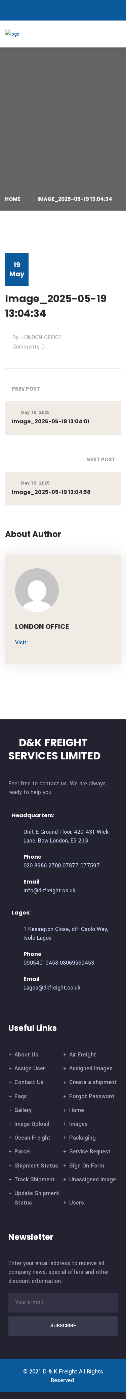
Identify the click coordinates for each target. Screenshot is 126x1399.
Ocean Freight (32, 1138)
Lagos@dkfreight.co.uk (52, 988)
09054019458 (41, 963)
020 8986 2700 (42, 865)
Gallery (23, 1110)
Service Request (90, 1151)
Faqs (20, 1096)
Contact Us (29, 1082)
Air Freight (82, 1055)
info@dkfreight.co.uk (49, 890)
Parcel (22, 1151)
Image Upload (31, 1124)
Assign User (29, 1068)
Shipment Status (36, 1166)
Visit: (21, 642)
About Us (26, 1055)
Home (13, 199)
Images (78, 1124)
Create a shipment (93, 1082)
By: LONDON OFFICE (36, 337)
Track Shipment (34, 1179)
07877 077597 (81, 865)
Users (76, 1203)
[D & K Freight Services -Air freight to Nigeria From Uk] (23, 33)
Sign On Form (86, 1166)
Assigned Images (91, 1068)
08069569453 (77, 963)
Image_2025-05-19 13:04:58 (51, 492)
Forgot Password (91, 1096)
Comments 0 (28, 347)
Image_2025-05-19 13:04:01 (50, 421)
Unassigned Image (92, 1179)
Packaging (82, 1138)
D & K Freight (60, 1371)
